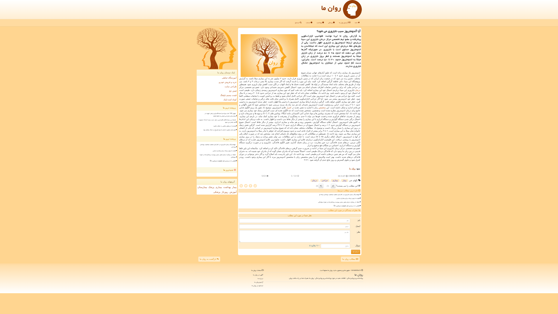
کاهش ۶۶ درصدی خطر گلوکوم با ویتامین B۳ (347, 205)
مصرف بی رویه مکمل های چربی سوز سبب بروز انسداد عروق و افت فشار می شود (217, 121)
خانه (356, 22)
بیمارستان (202, 187)
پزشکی (330, 22)
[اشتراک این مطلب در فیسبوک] (250, 185)
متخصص (322, 108)
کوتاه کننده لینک (230, 100)
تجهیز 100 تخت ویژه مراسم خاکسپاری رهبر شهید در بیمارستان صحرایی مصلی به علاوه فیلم (220, 114)
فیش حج (233, 91)
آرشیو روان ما (343, 22)
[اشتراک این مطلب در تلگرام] (255, 185)
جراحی (325, 180)
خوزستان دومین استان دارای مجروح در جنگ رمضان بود (219, 129)
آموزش (233, 192)
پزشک (211, 187)
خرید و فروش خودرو (228, 82)
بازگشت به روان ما (208, 259)
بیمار (345, 180)
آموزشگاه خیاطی (229, 78)
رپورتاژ (225, 192)
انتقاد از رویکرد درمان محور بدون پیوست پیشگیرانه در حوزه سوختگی (339, 202)
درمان (357, 90)
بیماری (335, 180)
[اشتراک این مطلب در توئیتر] (246, 185)
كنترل (289, 108)
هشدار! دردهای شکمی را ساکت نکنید (224, 126)
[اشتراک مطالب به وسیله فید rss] (241, 185)
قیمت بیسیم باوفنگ (228, 95)
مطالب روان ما (349, 259)
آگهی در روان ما (258, 274)
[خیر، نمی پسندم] (321, 186)
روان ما (331, 8)
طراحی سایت (231, 86)
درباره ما (260, 278)
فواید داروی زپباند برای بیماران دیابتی (348, 198)
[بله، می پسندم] (333, 186)
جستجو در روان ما (257, 285)
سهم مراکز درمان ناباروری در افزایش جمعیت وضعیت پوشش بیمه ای (339, 194)
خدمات (308, 22)
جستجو (297, 22)
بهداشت (319, 22)
